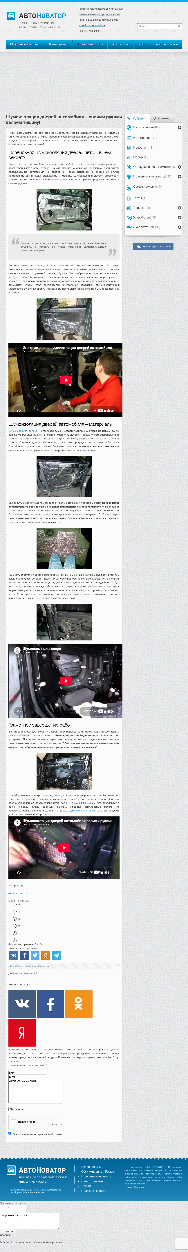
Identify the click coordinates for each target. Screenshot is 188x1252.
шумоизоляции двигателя (85, 810)
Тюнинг (141, 44)
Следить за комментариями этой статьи (37, 1134)
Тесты (139, 198)
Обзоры (140, 157)
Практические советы (90, 44)
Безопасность (120, 44)
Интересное (145, 138)
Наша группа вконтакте (157, 246)
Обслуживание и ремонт (25, 44)
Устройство (144, 217)
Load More (64, 1148)
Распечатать (19, 893)
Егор (20, 885)
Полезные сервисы (166, 44)
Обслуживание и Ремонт (154, 167)
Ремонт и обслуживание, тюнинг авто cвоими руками (40, 25)
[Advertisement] (94, 86)
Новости (144, 147)
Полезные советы (93, 1191)
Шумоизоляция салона (22, 430)
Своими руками (58, 44)
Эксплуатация (146, 227)
